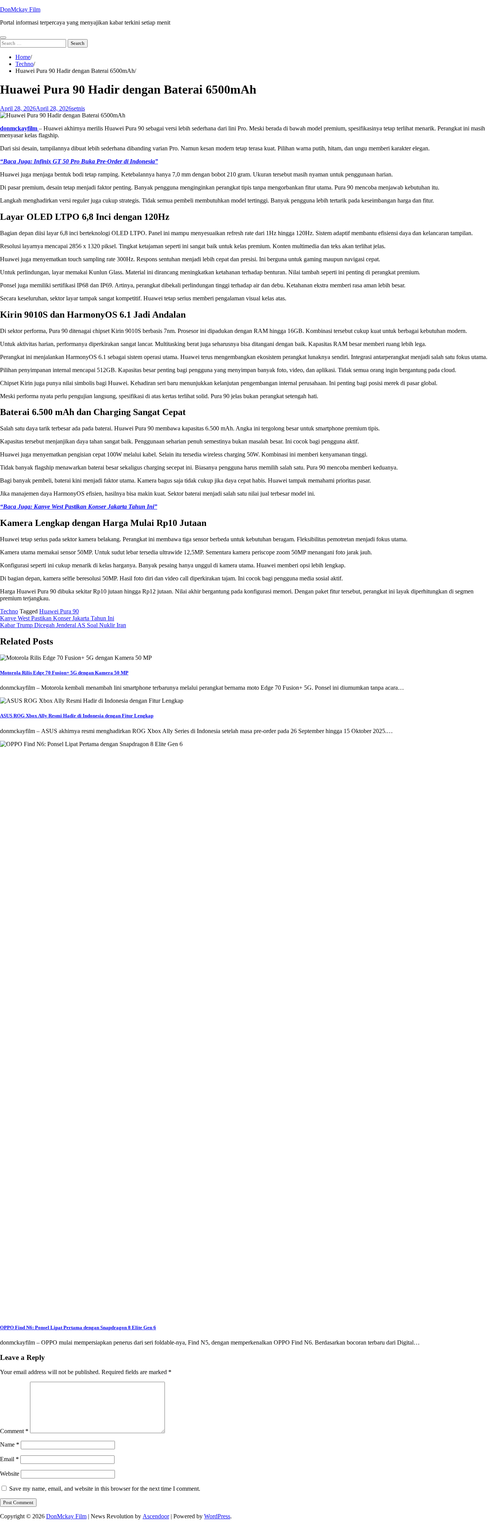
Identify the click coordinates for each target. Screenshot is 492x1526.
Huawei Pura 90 (59, 611)
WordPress (217, 1516)
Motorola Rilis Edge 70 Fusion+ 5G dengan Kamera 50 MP (64, 673)
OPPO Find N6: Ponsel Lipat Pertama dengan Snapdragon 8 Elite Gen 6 (78, 1327)
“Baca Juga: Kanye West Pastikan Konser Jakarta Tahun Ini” (78, 506)
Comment (14, 1431)
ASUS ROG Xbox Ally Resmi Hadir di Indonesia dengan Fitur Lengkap (76, 716)
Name (9, 1444)
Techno (9, 611)
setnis (78, 108)
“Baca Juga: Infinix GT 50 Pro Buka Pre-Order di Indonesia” (79, 161)
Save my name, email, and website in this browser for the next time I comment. (104, 1488)
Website (9, 1473)
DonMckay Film (20, 9)
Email (9, 1459)
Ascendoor (156, 1516)
